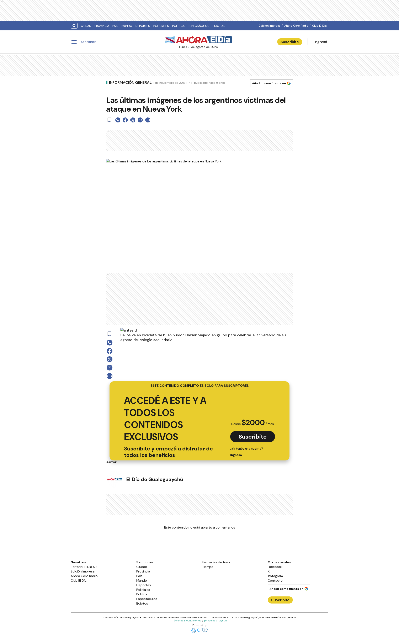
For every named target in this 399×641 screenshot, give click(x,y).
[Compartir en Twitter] (132, 119)
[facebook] (125, 119)
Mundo (127, 26)
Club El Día (319, 25)
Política (178, 26)
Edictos (219, 26)
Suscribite (290, 41)
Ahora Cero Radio (296, 25)
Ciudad (86, 26)
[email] (140, 119)
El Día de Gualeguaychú (154, 479)
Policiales (161, 26)
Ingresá (320, 41)
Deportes (142, 26)
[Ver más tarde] (109, 120)
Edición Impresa (270, 25)
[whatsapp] (117, 119)
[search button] (74, 26)
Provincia (102, 26)
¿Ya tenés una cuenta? (246, 451)
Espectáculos (198, 26)
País (115, 26)
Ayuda (223, 620)
